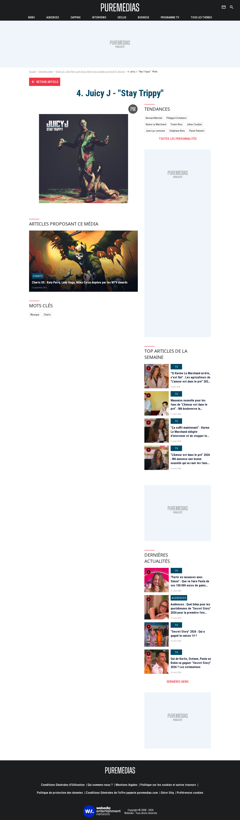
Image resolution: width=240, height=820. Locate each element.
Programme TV (170, 17)
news (31, 17)
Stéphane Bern (177, 130)
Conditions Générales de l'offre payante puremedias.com (122, 792)
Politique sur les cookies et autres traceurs (168, 785)
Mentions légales (126, 785)
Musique (34, 314)
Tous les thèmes (201, 17)
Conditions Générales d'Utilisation (63, 785)
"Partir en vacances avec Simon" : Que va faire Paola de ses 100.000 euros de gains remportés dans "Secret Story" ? (191, 585)
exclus (122, 17)
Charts (47, 314)
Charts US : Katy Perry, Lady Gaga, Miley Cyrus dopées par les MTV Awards (90, 71)
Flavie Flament (196, 130)
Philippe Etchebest (176, 118)
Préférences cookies (190, 792)
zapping (75, 17)
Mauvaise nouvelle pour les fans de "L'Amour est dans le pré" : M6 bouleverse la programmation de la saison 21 (190, 407)
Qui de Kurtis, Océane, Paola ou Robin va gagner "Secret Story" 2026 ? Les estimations (191, 663)
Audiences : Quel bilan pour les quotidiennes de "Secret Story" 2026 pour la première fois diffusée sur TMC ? (191, 611)
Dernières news (46, 71)
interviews (99, 17)
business (143, 17)
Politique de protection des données (60, 792)
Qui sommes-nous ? (100, 785)
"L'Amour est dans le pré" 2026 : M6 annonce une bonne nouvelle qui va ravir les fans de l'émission (190, 461)
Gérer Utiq (167, 792)
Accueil (32, 71)
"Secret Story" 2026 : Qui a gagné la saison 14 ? (188, 633)
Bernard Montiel (154, 118)
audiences (52, 17)
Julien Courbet (194, 124)
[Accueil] (120, 7)
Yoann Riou (176, 124)
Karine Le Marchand (156, 124)
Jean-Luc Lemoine (155, 130)
